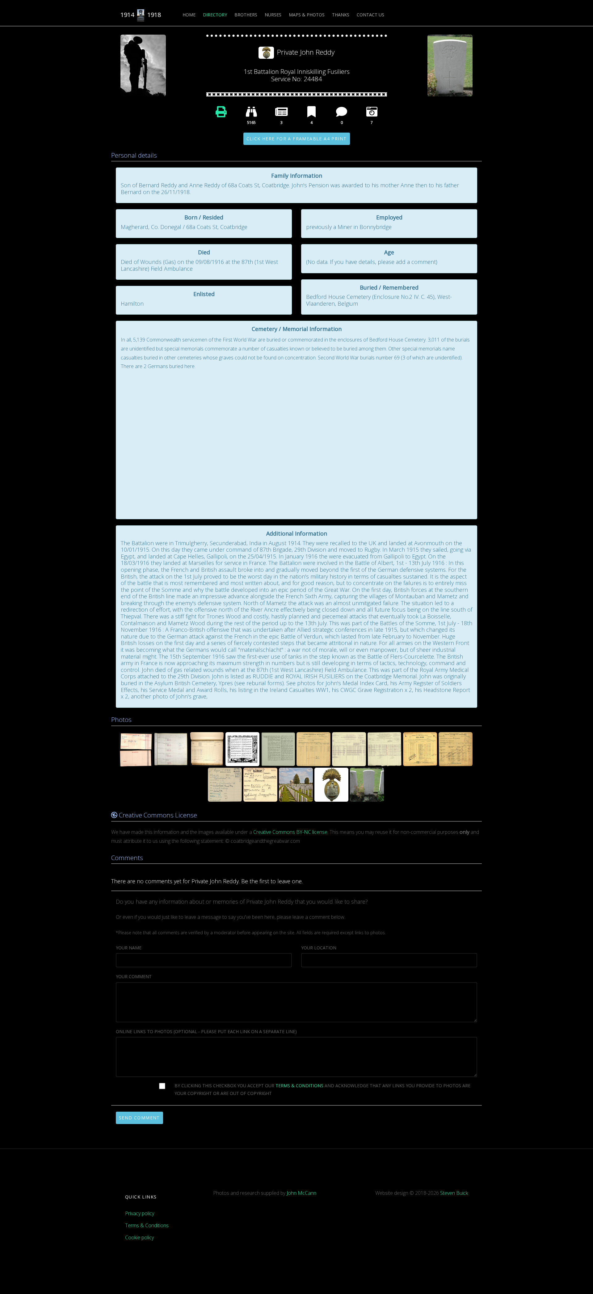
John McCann (301, 1193)
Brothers (245, 15)
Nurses (273, 15)
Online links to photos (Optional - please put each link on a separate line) (206, 1031)
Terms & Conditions (147, 1225)
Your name (128, 948)
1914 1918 (140, 15)
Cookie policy (139, 1237)
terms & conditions (299, 1085)
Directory (215, 15)
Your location (318, 948)
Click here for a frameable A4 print (296, 139)
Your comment (134, 976)
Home (189, 15)
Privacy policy (139, 1213)
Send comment (139, 1118)
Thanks (340, 15)
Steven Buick (454, 1193)
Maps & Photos (307, 15)
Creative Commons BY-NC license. (290, 832)
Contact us (370, 15)
